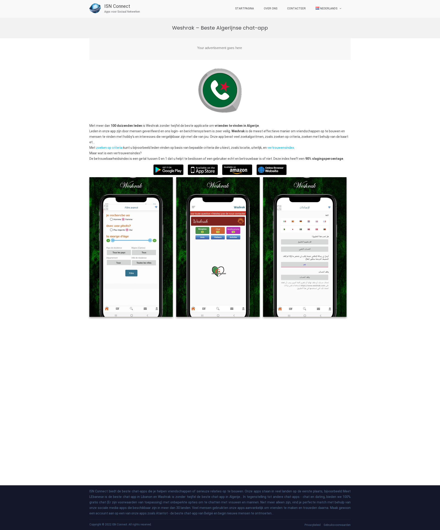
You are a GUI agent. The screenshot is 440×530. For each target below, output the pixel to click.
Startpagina (244, 8)
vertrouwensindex (280, 147)
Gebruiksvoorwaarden (337, 525)
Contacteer (296, 8)
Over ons (270, 8)
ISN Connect (117, 6)
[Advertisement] (220, 49)
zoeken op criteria (109, 147)
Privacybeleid (313, 525)
